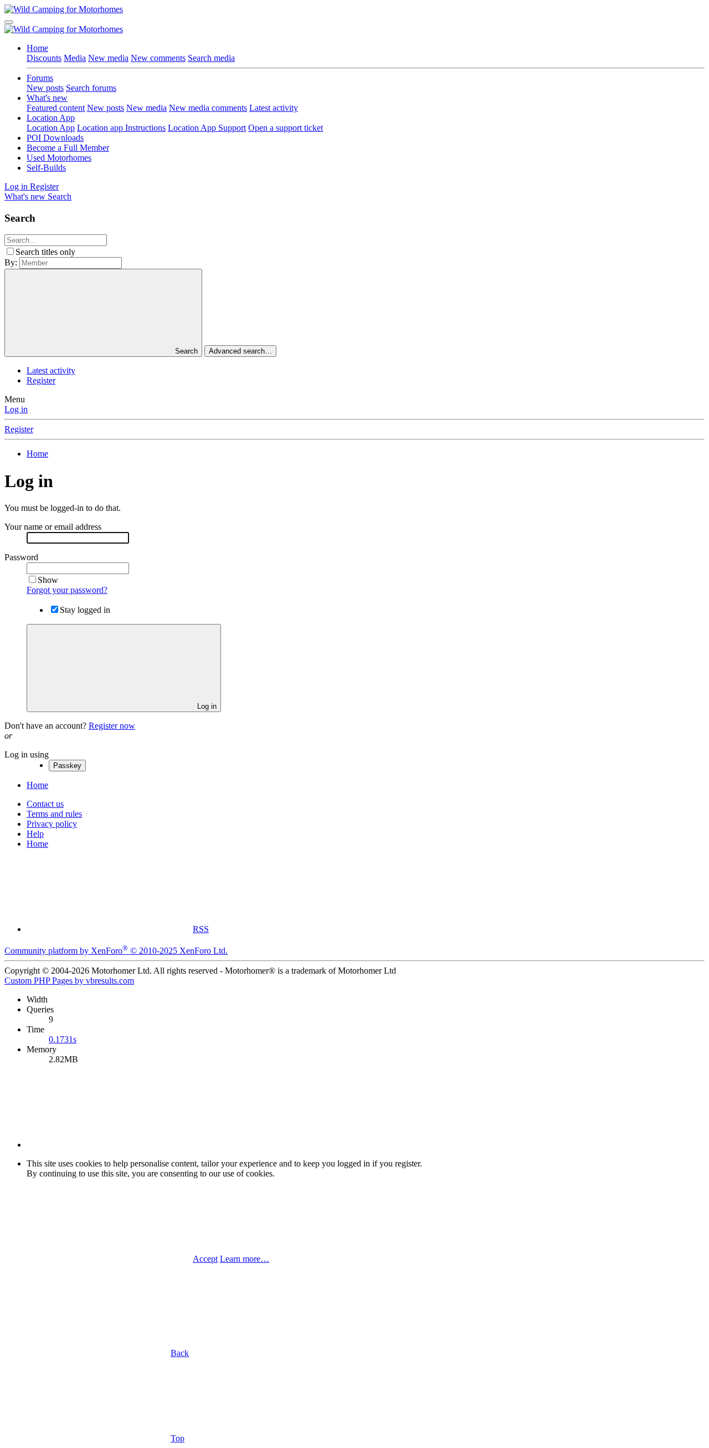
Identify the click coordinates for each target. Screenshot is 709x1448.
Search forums (91, 88)
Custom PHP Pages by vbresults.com (69, 980)
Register (41, 380)
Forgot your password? (67, 590)
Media (75, 58)
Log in (16, 409)
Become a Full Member (68, 147)
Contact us (45, 804)
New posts (45, 88)
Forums (40, 78)
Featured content (56, 107)
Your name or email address (52, 526)
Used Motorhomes (59, 157)
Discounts (44, 58)
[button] (110, 1144)
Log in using (26, 754)
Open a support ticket (285, 127)
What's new (47, 98)
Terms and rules (54, 813)
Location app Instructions (121, 127)
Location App (51, 117)
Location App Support (207, 127)
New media (108, 58)
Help (35, 833)
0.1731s (62, 1039)
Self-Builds (46, 167)
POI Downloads (55, 137)
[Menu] (8, 22)
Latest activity (273, 107)
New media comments (208, 107)
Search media (211, 58)
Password (21, 557)
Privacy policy (52, 823)
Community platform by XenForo (116, 950)
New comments (158, 58)
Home (37, 48)
